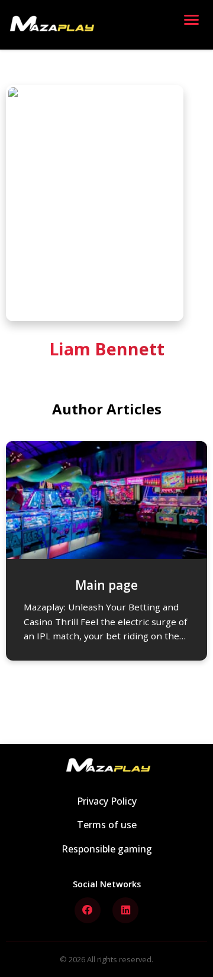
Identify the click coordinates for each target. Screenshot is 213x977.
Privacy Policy (107, 801)
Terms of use (107, 824)
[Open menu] (194, 25)
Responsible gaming (107, 848)
